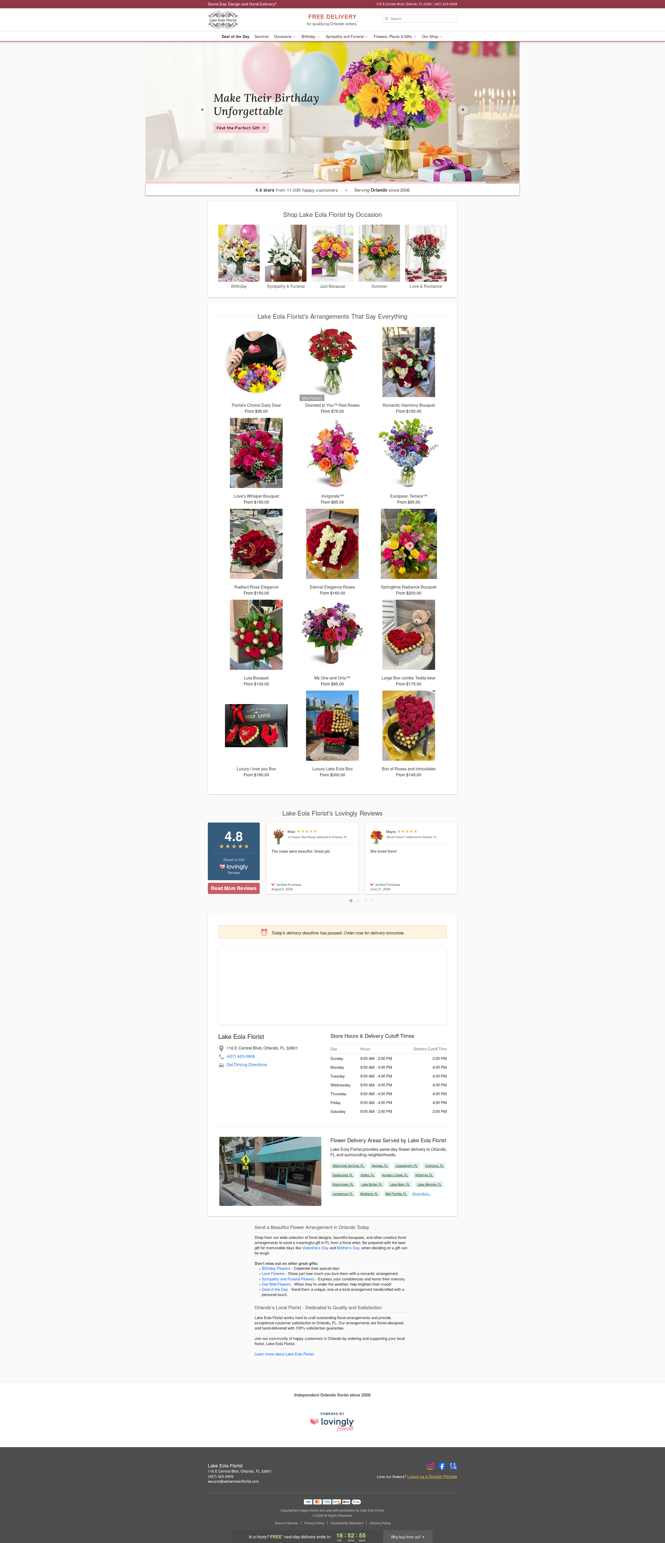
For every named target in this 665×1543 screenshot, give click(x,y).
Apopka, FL (380, 1165)
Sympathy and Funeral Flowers (288, 1278)
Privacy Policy (314, 1523)
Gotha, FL (368, 1175)
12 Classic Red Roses (302, 837)
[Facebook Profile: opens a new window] (442, 1465)
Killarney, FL (424, 1175)
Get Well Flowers (276, 1284)
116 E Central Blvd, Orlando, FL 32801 (240, 1471)
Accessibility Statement (347, 1523)
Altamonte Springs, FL (348, 1165)
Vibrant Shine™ (396, 837)
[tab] (332, 170)
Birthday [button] (309, 36)
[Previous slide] (202, 110)
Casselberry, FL (406, 1165)
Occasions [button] (283, 36)
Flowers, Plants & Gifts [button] (393, 36)
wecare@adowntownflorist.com (233, 1481)
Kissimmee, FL (343, 1184)
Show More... (421, 1193)
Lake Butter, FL (372, 1184)
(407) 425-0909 (241, 1056)
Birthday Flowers (276, 1268)
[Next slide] (463, 110)
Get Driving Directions (247, 1064)
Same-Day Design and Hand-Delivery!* (242, 3)
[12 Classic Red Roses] (278, 837)
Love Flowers (273, 1273)
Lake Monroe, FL (429, 1184)
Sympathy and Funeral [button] (345, 36)
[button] (351, 900)
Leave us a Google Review (432, 1476)
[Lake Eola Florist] (245, 20)
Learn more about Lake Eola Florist (284, 1354)
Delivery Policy (380, 1523)
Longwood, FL (342, 1193)
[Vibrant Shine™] (377, 837)
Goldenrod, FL (342, 1175)
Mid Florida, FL (396, 1193)
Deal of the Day (235, 36)
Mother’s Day (348, 1247)
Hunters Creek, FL (395, 1175)
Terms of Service (286, 1523)
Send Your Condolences (241, 134)
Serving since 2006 (382, 190)
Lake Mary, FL (400, 1184)
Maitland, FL (369, 1193)
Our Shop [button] (430, 36)
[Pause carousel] (325, 170)
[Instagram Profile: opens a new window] (430, 1465)
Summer (262, 36)
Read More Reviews (233, 888)
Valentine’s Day (315, 1247)
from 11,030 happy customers (296, 190)
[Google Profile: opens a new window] (453, 1465)
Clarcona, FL (434, 1165)
